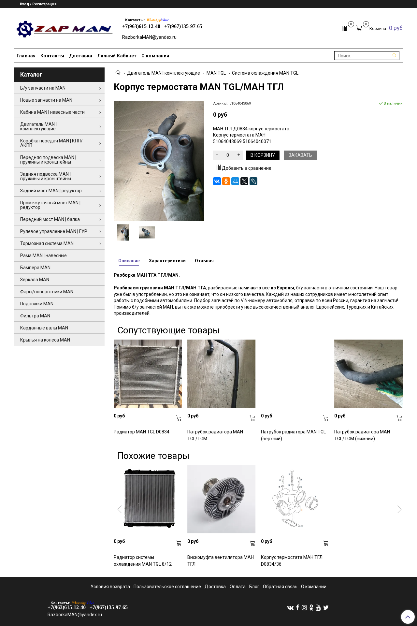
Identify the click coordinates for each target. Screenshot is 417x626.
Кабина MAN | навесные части (52, 112)
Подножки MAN (36, 303)
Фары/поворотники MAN (46, 291)
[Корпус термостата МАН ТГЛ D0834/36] (295, 499)
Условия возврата (110, 586)
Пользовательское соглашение (167, 586)
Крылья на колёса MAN (45, 339)
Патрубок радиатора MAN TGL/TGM (215, 435)
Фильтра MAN (35, 315)
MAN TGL (216, 73)
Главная (26, 55)
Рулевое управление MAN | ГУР (53, 231)
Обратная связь (280, 586)
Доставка (81, 55)
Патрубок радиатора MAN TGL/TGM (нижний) (362, 435)
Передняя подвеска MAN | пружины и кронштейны (48, 160)
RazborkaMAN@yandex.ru (149, 37)
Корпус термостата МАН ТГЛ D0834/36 (292, 561)
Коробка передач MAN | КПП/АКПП (51, 143)
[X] (244, 181)
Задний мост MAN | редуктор (51, 190)
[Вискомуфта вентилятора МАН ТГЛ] (221, 499)
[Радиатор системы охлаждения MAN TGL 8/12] (148, 499)
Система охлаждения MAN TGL (265, 73)
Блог (254, 586)
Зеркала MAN (34, 279)
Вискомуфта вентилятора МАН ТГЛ (220, 561)
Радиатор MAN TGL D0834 (141, 431)
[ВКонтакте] (217, 181)
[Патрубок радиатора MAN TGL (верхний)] (295, 374)
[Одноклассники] (226, 181)
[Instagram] (304, 607)
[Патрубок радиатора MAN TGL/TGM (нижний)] (368, 374)
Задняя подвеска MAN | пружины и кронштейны (45, 176)
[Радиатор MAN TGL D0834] (148, 374)
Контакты (52, 55)
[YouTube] (318, 607)
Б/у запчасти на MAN (42, 88)
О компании (155, 55)
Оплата (238, 586)
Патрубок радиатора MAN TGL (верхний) (293, 435)
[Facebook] (297, 607)
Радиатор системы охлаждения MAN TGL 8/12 (143, 561)
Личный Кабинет (117, 55)
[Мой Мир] (235, 181)
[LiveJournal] (253, 181)
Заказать (300, 155)
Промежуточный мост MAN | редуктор (50, 205)
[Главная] (118, 73)
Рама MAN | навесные (43, 255)
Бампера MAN (35, 267)
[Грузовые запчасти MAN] (63, 27)
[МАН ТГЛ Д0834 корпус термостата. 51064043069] (159, 160)
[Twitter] (326, 607)
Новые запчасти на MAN (46, 100)
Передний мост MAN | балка (50, 219)
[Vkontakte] (290, 607)
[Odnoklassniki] (311, 607)
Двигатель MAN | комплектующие (163, 73)
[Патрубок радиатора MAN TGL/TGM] (221, 374)
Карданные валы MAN (44, 327)
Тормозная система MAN (47, 243)
